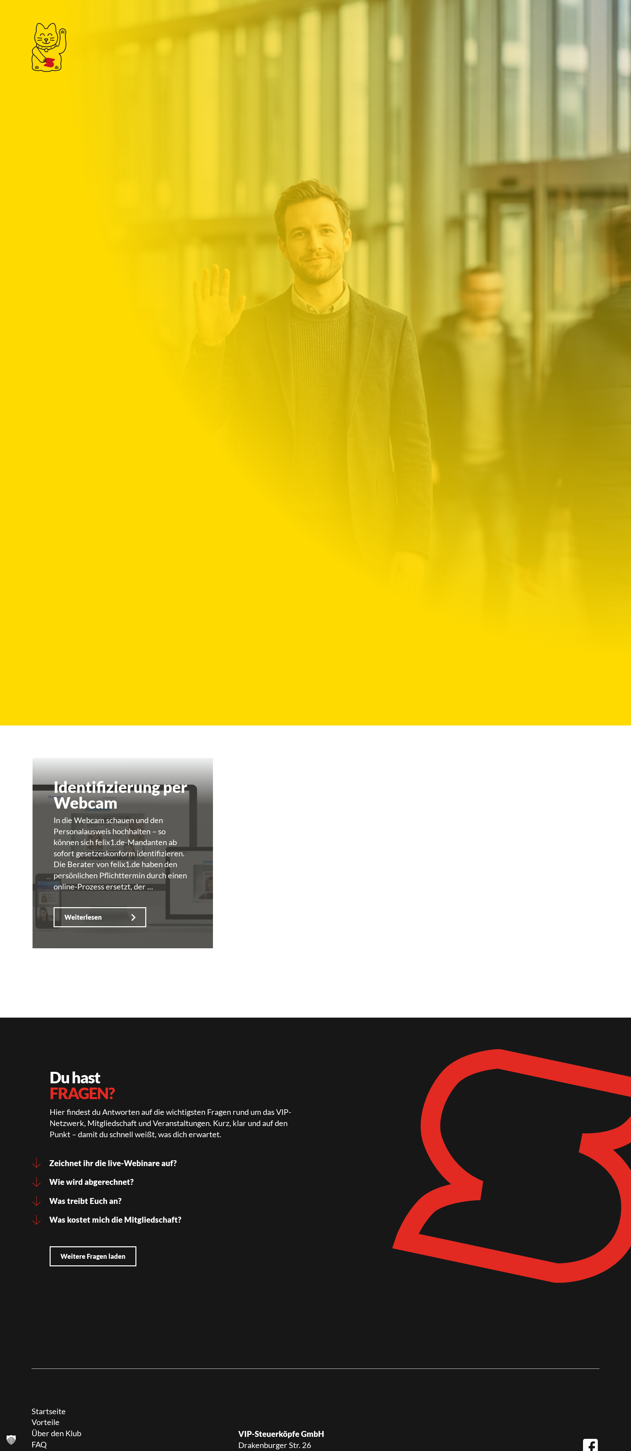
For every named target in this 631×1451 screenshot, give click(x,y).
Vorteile (45, 1422)
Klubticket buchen (297, 15)
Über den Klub (56, 1433)
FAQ (39, 1444)
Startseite (49, 1411)
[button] (11, 1440)
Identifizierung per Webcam (120, 794)
